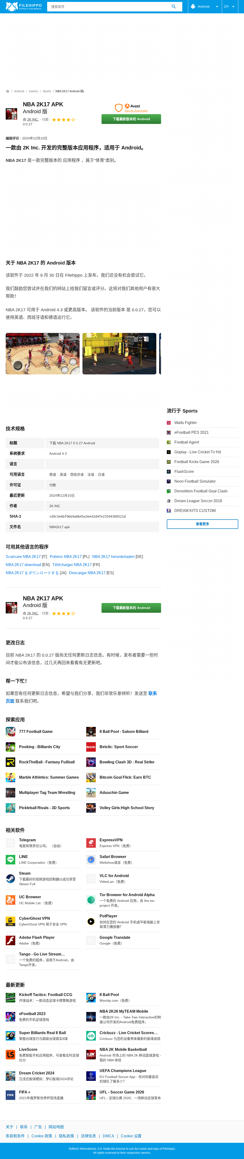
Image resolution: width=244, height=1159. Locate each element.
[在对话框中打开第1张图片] (119, 353)
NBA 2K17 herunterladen (113, 557)
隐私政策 (66, 1136)
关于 (9, 1127)
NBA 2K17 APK (43, 601)
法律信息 (88, 1136)
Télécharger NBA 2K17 (72, 565)
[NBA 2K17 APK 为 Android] (11, 114)
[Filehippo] (23, 6)
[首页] (8, 91)
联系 (24, 1127)
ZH (226, 6)
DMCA (108, 1136)
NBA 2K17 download (23, 565)
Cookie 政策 (41, 1136)
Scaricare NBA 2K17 (23, 557)
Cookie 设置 (131, 1136)
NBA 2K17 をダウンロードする (32, 573)
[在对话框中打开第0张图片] (43, 353)
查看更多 (202, 524)
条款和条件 (15, 1136)
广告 (38, 1127)
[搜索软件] (173, 6)
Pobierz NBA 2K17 (66, 557)
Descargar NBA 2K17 (87, 573)
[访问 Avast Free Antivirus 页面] (131, 108)
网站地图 (56, 1127)
